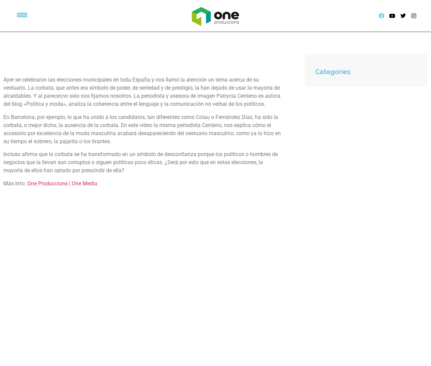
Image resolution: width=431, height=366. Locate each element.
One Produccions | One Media (62, 183)
